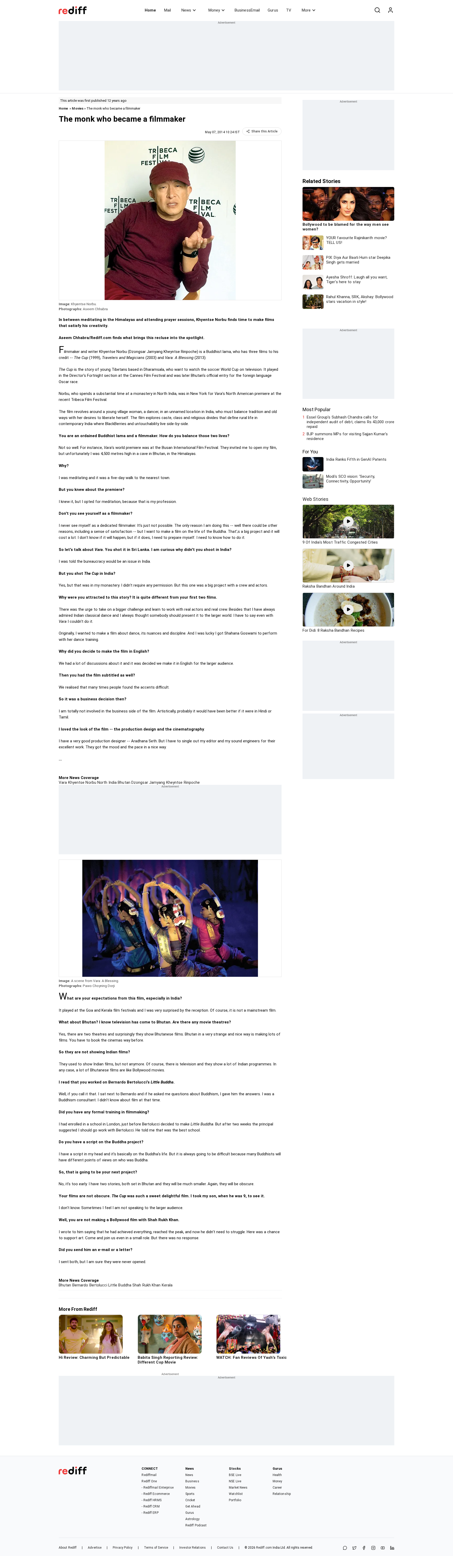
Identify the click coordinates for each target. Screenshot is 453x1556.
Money (214, 10)
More (306, 10)
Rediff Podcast (196, 1525)
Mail (167, 10)
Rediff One (149, 1481)
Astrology (192, 1519)
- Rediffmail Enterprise (157, 1487)
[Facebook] (364, 1548)
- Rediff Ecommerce (156, 1494)
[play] (348, 521)
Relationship (282, 1494)
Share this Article (264, 131)
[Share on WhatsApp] (345, 1548)
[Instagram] (373, 1548)
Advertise (94, 1547)
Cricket (190, 1500)
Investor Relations (192, 1547)
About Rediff (68, 1547)
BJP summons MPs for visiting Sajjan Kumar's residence (347, 436)
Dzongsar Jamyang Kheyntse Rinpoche (165, 782)
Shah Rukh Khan (146, 1285)
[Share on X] (354, 1548)
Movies (77, 108)
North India (106, 782)
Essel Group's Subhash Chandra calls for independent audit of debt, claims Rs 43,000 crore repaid (350, 422)
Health (277, 1475)
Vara (63, 782)
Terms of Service (156, 1547)
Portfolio (235, 1500)
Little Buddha (119, 1285)
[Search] (377, 10)
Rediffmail (149, 1475)
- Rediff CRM (150, 1506)
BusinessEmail (247, 10)
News (186, 10)
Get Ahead (192, 1506)
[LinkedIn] (392, 1548)
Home (150, 10)
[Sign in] (390, 10)
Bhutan (123, 782)
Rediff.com (264, 1547)
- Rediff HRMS (151, 1500)
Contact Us (225, 1547)
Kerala (167, 1285)
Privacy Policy (122, 1547)
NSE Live (235, 1481)
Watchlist (236, 1494)
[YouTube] (383, 1548)
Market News (238, 1487)
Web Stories (315, 499)
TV (288, 10)
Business (192, 1481)
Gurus (273, 10)
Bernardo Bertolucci (89, 1285)
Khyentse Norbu (81, 782)
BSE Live (235, 1475)
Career (277, 1487)
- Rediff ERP (150, 1513)
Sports (190, 1494)
